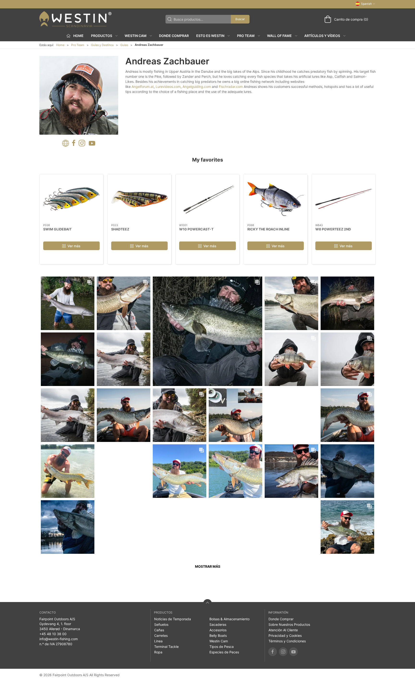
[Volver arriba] (207, 603)
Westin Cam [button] (135, 36)
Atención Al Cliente (283, 630)
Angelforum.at (143, 86)
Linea (158, 641)
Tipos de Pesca (221, 647)
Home (60, 45)
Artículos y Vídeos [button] (322, 36)
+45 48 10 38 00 (53, 634)
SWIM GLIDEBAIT (57, 229)
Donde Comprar (174, 36)
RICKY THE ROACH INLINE (268, 229)
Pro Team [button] (246, 36)
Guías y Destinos (102, 45)
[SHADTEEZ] (139, 199)
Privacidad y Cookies (285, 635)
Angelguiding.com (197, 86)
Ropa (158, 652)
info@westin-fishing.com (58, 639)
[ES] (75, 19)
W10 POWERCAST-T (196, 229)
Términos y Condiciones (287, 641)
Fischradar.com (231, 86)
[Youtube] (293, 651)
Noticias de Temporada (172, 619)
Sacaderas (217, 624)
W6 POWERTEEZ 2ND (333, 229)
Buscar (240, 19)
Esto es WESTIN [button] (210, 36)
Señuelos (161, 624)
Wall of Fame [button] (279, 36)
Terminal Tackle (166, 647)
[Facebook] (272, 651)
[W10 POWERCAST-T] (207, 199)
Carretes (161, 635)
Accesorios (217, 630)
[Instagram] (283, 651)
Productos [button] (101, 36)
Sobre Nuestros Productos (289, 624)
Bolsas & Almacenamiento (229, 619)
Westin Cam (218, 641)
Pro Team (77, 45)
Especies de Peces (224, 652)
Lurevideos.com (168, 86)
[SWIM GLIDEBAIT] (71, 199)
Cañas (159, 630)
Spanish (366, 4)
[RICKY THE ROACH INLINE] (275, 199)
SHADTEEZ (120, 229)
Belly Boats (218, 635)
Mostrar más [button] (207, 566)
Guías (124, 45)
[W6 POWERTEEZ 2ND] (343, 199)
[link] (68, 303)
